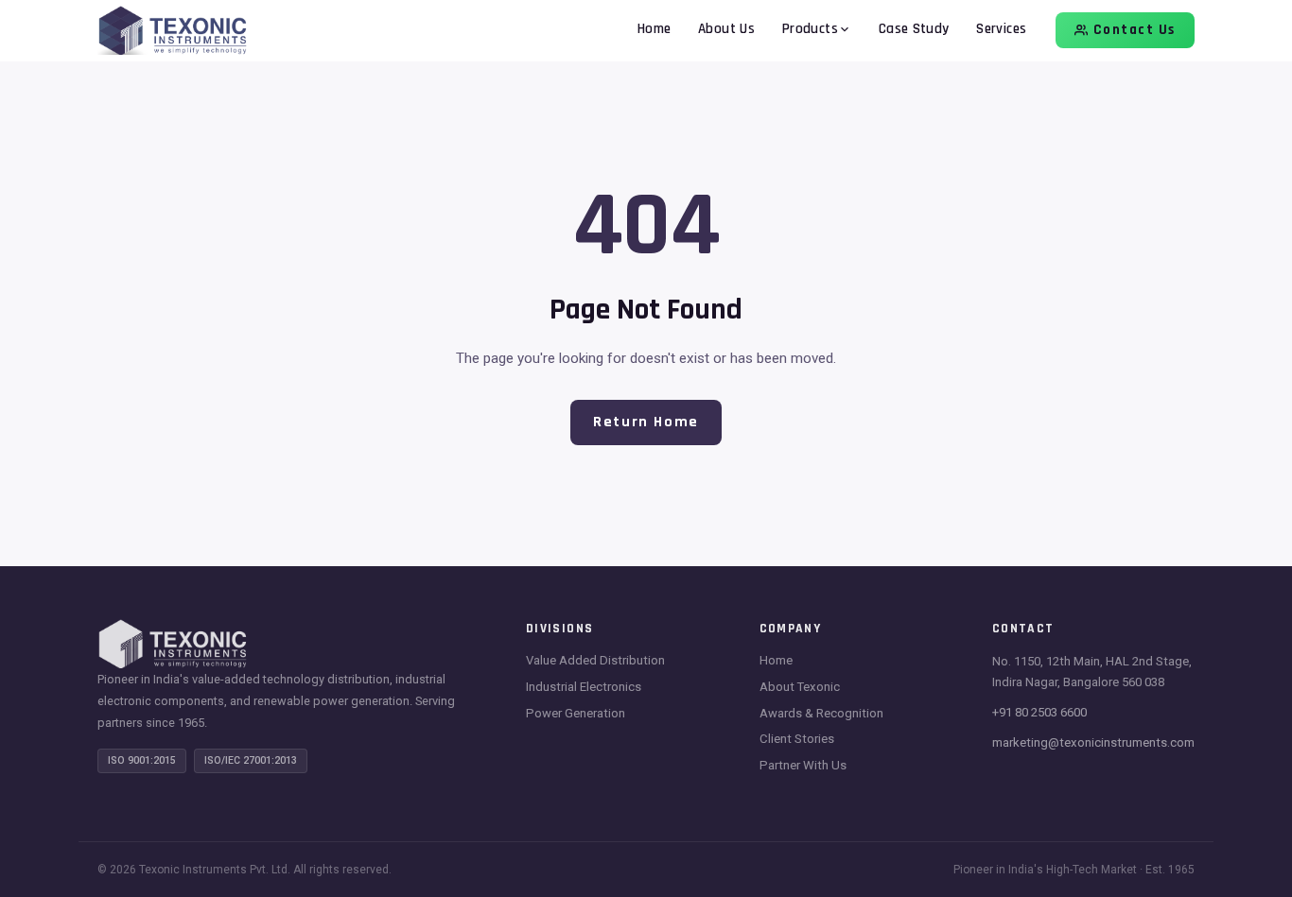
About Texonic (799, 687)
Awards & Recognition (821, 713)
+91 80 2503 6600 (1039, 712)
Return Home (646, 422)
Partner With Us (803, 765)
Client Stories (796, 739)
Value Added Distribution (595, 660)
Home (654, 29)
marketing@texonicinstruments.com (1093, 742)
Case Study (914, 29)
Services (1001, 29)
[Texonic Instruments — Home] (173, 31)
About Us (726, 29)
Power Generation (575, 713)
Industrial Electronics (583, 687)
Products (810, 29)
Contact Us (1134, 30)
